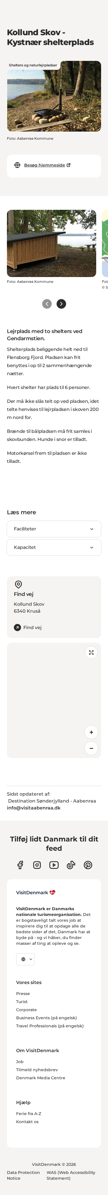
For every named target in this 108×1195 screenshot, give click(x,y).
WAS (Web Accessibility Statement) (71, 1175)
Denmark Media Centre (40, 1077)
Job (20, 1061)
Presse (23, 993)
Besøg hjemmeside (44, 165)
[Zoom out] (91, 748)
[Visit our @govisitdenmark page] (71, 865)
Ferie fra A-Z (28, 1113)
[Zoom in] (91, 732)
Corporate (26, 1009)
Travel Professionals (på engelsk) (50, 1025)
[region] (54, 700)
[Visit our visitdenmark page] (54, 865)
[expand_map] (91, 652)
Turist (22, 1001)
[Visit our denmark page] (20, 865)
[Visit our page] (37, 865)
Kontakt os (27, 1121)
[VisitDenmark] (36, 892)
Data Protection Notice (23, 1175)
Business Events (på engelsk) (46, 1017)
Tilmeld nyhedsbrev (37, 1069)
